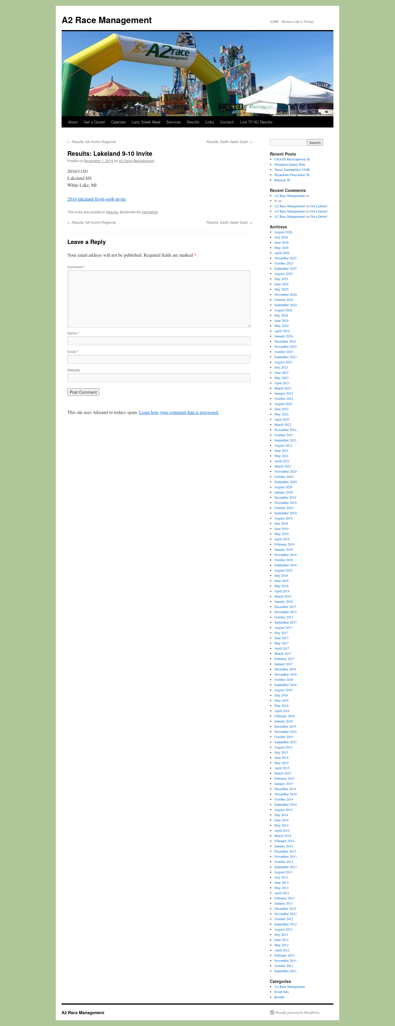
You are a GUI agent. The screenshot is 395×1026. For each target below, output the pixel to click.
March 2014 (282, 835)
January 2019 (283, 549)
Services (173, 122)
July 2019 (281, 523)
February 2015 (284, 778)
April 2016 (281, 710)
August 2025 (283, 273)
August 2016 (283, 689)
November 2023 (285, 346)
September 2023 (285, 356)
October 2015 (283, 736)
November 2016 (285, 674)
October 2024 (283, 299)
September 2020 (285, 481)
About (73, 122)
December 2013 (285, 851)
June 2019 (281, 528)
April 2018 (281, 591)
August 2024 (283, 310)
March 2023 (282, 388)
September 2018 (285, 565)
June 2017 (281, 637)
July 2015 (281, 752)
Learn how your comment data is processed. (179, 412)
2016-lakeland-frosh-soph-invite (96, 199)
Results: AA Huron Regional (91, 141)
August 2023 (283, 362)
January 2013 (283, 903)
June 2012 (281, 939)
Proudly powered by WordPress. (298, 1012)
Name (73, 332)
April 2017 (281, 648)
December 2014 (285, 788)
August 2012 (283, 929)
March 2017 (282, 653)
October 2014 (283, 799)
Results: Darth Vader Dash (229, 141)
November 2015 (285, 731)
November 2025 (285, 258)
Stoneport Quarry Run (289, 164)
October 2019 (283, 507)
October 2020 (283, 476)
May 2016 (281, 705)
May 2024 (281, 325)
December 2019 (285, 497)
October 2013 (283, 861)
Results (193, 122)
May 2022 (281, 414)
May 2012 (281, 944)
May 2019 (281, 533)
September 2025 (285, 268)
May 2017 (281, 643)
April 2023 (281, 382)
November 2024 (285, 294)
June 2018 (281, 580)
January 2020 (283, 492)
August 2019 (283, 518)
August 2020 (283, 487)
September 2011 (285, 970)
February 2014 (284, 840)
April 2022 (281, 419)
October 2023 (283, 351)
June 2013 (281, 882)
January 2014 (283, 846)
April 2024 (281, 330)
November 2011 (285, 960)
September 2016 (285, 684)
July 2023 (281, 367)
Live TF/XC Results (256, 122)
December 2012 (285, 908)
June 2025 (281, 284)
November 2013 (285, 856)
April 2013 (281, 892)
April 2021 (281, 461)
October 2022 (283, 398)
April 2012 (281, 950)
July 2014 (281, 814)
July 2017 (281, 632)
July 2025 (281, 278)
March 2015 (282, 773)
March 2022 (282, 424)
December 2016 (285, 669)
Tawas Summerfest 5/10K (292, 169)
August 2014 (283, 809)
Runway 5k (282, 180)
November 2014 (285, 794)
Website (73, 369)
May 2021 (281, 455)
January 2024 (283, 336)
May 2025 (281, 289)
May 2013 (281, 887)
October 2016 (283, 679)
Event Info (281, 991)
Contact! (227, 122)
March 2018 (282, 596)
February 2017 (284, 658)
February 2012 (284, 955)
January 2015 (283, 783)
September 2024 (285, 304)
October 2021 (283, 434)
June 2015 (281, 757)
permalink (150, 211)
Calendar (118, 122)
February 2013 (284, 898)
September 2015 (285, 742)
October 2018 (283, 559)
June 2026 (281, 242)
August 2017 (283, 627)
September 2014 (285, 804)
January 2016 (283, 721)
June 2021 (281, 450)
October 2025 (283, 263)
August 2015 (283, 747)
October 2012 (283, 918)
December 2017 (285, 606)
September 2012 (285, 924)
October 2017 (283, 617)
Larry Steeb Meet (146, 122)
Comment (76, 266)
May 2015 (281, 762)
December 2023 (285, 341)
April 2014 (281, 830)
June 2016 (281, 700)
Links (209, 122)
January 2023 (283, 393)
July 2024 (281, 315)
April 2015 (281, 768)
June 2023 (281, 372)
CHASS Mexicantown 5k (292, 159)
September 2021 (285, 440)
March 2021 (282, 466)
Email (73, 351)
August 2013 (283, 872)
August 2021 (283, 445)
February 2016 (284, 715)
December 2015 (285, 726)
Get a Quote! (94, 122)
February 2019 (284, 544)
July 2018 (281, 575)
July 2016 (281, 695)
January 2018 (283, 601)
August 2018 (283, 570)
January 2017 (283, 663)
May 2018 (281, 585)
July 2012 (281, 934)
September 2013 (285, 866)
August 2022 (283, 403)
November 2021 (285, 429)
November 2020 (285, 471)
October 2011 (283, 965)
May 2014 (281, 825)
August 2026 (283, 232)
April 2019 (281, 539)
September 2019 (285, 513)
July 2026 (281, 237)
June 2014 (281, 820)
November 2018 (285, 554)
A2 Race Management (107, 19)
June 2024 (281, 320)
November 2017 (285, 611)
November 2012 (285, 913)
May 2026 (281, 247)
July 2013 (281, 877)
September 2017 (285, 622)
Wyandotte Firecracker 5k (291, 174)
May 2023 (281, 377)
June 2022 (281, 408)
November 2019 (285, 502)
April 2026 (281, 252)
